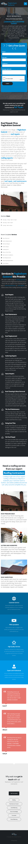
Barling (14, 800)
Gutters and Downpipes (9, 545)
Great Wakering (14, 819)
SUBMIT (7, 83)
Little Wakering (14, 807)
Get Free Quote (14, 793)
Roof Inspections (7, 577)
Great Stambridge (14, 811)
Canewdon (14, 815)
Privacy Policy (14, 840)
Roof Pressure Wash (8, 514)
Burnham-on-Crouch (14, 803)
